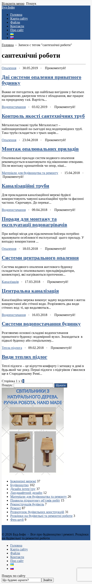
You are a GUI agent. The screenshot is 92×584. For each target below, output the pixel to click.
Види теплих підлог (24, 357)
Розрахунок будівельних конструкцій (37, 512)
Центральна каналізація (30, 291)
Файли (15, 553)
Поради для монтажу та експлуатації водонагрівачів (34, 221)
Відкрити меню (13, 3)
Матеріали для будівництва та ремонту (30, 173)
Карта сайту (19, 549)
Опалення (9, 68)
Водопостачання (14, 107)
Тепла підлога (12, 348)
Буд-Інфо (8, 7)
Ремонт (15, 508)
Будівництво (19, 485)
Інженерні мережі (23, 481)
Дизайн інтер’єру (23, 489)
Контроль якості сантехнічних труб (43, 116)
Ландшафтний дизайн (26, 493)
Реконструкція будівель (27, 504)
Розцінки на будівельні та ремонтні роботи (41, 516)
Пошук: (7, 385)
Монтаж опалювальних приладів (40, 149)
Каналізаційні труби (25, 186)
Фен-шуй (17, 519)
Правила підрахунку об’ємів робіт (35, 500)
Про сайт (17, 561)
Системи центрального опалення (40, 258)
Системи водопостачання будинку (41, 323)
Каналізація (10, 282)
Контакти (17, 557)
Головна (16, 545)
